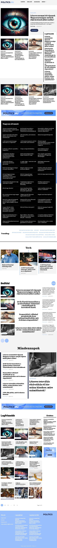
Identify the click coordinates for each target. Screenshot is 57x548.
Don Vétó (31, 461)
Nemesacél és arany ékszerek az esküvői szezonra (27, 200)
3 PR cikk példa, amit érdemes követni (27, 135)
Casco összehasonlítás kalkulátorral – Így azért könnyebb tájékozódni (26, 189)
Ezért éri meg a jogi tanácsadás (46, 174)
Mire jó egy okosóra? (8, 188)
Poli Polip (32, 26)
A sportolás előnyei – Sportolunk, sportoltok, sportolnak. (8, 163)
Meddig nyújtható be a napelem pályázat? (44, 182)
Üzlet (17, 471)
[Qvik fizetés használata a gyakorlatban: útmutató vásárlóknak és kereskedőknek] (21, 44)
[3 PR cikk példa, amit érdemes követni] (21, 468)
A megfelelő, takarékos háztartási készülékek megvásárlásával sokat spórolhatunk (8, 156)
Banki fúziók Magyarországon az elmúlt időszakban (10, 168)
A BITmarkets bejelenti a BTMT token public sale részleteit (28, 141)
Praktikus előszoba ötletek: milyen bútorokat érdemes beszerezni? (45, 169)
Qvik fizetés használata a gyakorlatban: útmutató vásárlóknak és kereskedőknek (19, 56)
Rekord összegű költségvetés (45, 135)
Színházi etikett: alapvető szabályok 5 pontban (9, 233)
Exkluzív (33, 12)
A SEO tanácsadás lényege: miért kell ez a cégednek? (10, 141)
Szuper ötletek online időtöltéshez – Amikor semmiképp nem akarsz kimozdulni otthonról (8, 209)
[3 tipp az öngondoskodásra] (21, 509)
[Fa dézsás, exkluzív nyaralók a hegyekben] (7, 510)
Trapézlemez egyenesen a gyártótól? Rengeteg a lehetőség (27, 183)
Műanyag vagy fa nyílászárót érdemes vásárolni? (45, 226)
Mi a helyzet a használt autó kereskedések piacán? (10, 238)
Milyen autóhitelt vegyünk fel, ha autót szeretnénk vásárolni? (28, 233)
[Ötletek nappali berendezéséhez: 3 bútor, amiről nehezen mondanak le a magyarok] (35, 491)
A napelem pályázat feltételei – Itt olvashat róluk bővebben (46, 215)
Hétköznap (3, 349)
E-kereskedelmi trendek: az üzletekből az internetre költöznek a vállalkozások (45, 201)
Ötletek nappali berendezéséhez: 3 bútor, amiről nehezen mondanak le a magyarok (46, 143)
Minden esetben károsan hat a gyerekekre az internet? (28, 221)
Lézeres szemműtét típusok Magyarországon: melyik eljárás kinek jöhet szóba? (42, 17)
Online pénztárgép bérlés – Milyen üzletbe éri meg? (27, 154)
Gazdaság (31, 51)
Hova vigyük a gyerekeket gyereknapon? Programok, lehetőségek (44, 155)
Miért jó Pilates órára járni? (27, 207)
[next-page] (54, 272)
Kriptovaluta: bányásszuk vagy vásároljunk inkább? (10, 182)
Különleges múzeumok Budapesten (43, 162)
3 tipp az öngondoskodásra (27, 149)
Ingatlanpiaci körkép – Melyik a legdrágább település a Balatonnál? (28, 227)
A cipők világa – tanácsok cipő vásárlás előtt (28, 162)
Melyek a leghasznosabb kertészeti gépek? (26, 168)
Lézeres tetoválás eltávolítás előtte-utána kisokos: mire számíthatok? (49, 75)
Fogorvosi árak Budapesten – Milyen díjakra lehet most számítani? (10, 216)
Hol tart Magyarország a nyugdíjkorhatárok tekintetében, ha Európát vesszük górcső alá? (9, 176)
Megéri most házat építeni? (45, 194)
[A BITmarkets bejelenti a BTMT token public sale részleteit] (21, 490)
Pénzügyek (18, 51)
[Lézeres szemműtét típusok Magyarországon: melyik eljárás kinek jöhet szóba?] (14, 22)
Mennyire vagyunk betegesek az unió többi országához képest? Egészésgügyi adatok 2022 (10, 201)
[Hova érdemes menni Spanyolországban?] (35, 509)
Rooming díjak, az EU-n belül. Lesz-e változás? (45, 221)
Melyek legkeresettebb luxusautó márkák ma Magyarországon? (8, 227)
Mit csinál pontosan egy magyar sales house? (11, 195)
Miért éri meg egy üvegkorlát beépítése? (45, 207)
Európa (31, 512)
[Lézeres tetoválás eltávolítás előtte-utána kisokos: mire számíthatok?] (49, 90)
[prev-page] (2, 272)
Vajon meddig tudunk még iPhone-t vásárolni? (45, 188)
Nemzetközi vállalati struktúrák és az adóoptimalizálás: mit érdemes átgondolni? (35, 55)
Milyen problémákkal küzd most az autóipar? (11, 221)
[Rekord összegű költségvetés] (35, 468)
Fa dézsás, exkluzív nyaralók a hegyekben (10, 149)
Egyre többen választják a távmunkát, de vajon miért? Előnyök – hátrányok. (27, 216)
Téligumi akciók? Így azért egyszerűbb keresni (27, 195)
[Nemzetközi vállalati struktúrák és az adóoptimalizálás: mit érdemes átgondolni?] (35, 44)
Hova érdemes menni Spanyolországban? (43, 149)
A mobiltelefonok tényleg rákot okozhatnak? (46, 233)
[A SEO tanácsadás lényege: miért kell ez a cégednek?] (28, 275)
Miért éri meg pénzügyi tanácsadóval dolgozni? (26, 174)
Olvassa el (34, 30)
